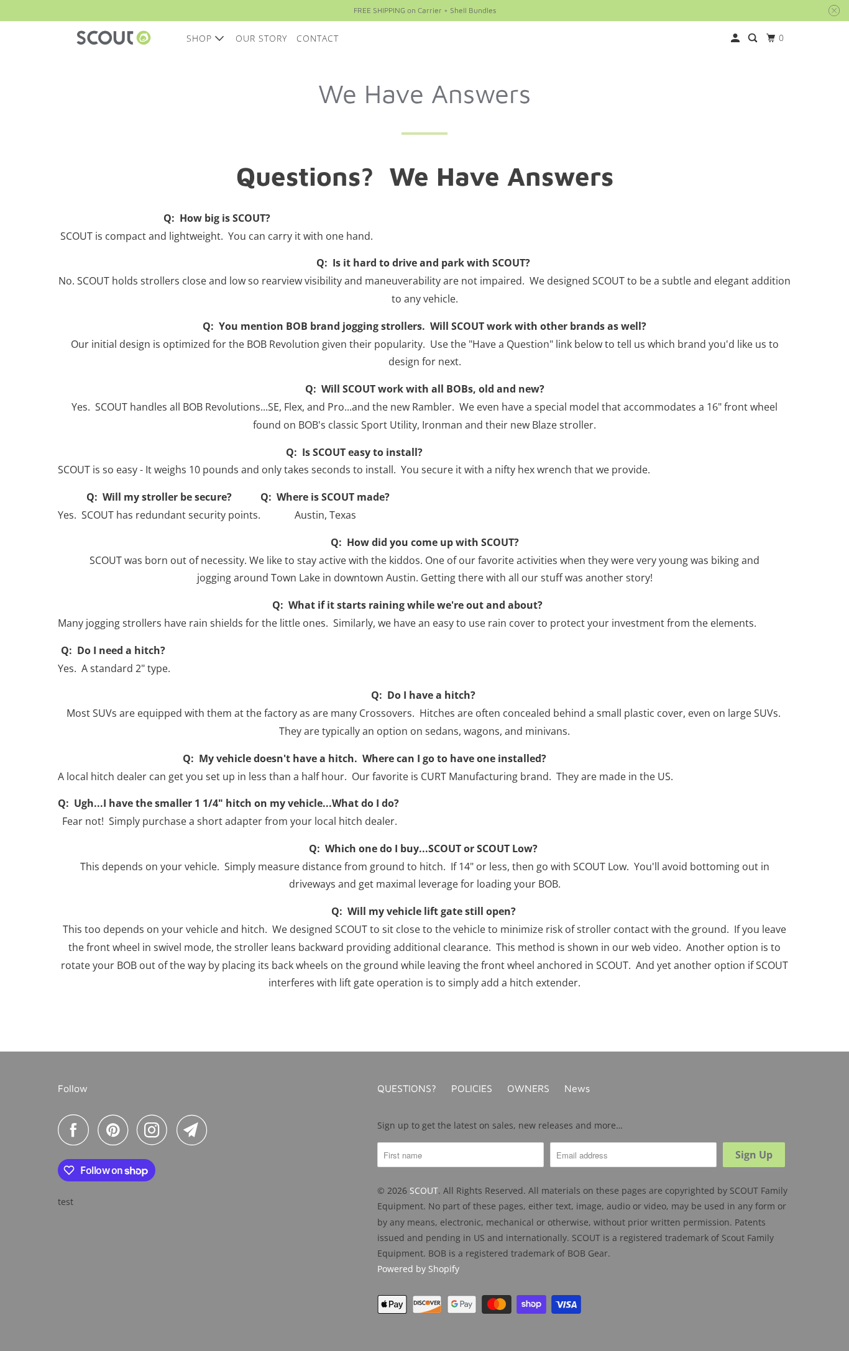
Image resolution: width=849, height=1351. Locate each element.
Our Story (261, 38)
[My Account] (736, 38)
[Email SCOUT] (195, 1129)
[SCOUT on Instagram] (155, 1129)
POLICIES (471, 1088)
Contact (317, 38)
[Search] (754, 38)
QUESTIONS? (406, 1088)
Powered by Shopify (418, 1269)
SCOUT (424, 1190)
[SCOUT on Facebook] (76, 1129)
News (577, 1088)
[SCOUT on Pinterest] (116, 1129)
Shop (200, 38)
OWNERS (528, 1088)
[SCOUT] (114, 38)
